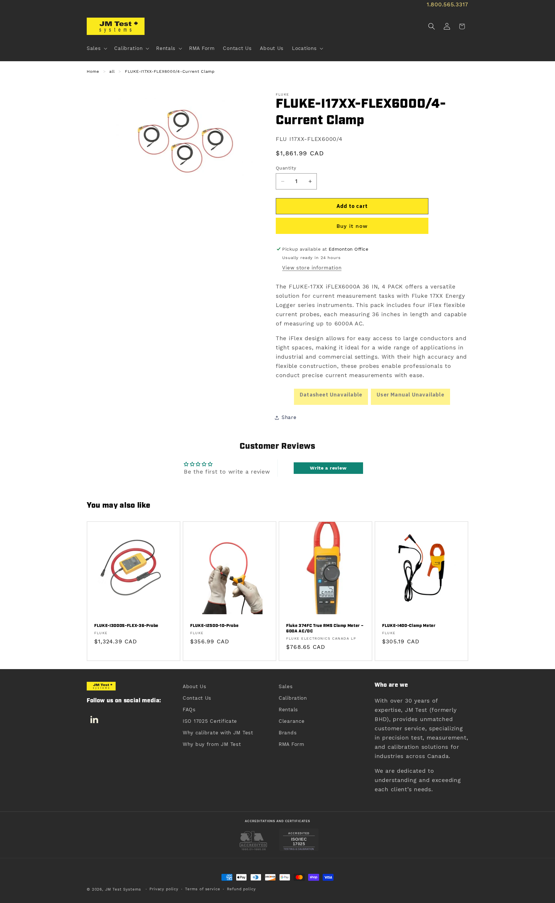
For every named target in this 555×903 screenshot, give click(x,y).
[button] (96, 48)
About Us (194, 686)
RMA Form (291, 744)
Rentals (288, 709)
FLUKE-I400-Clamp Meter (409, 626)
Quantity (286, 168)
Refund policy (241, 889)
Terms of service (202, 889)
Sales (286, 686)
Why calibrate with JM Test (218, 733)
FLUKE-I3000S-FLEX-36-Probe (126, 626)
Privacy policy (163, 889)
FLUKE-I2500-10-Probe (214, 626)
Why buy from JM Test (212, 744)
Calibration (293, 698)
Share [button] (289, 417)
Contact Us (197, 698)
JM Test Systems (123, 889)
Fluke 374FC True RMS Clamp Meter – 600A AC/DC (324, 629)
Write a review (328, 468)
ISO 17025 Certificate (210, 721)
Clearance (291, 721)
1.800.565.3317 (447, 4)
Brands (288, 733)
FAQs (189, 709)
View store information (311, 268)
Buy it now (352, 226)
